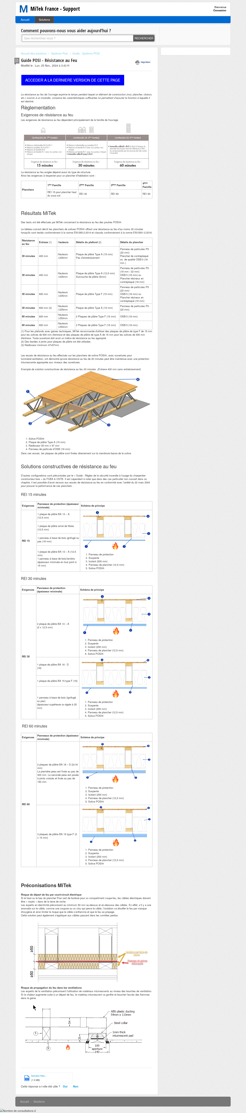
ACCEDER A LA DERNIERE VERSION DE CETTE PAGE (72, 80)
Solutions (44, 19)
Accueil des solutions (34, 53)
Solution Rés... (38, 1075)
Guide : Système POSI (86, 53)
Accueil (25, 19)
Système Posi (59, 53)
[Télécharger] (116, 524)
